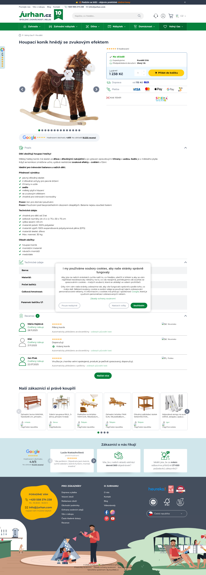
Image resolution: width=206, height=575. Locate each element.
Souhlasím (139, 305)
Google (135, 291)
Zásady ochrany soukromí (103, 298)
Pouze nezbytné (69, 305)
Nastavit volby (119, 305)
